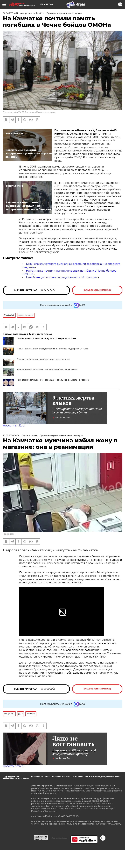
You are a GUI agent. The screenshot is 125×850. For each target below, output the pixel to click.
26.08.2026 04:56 (11, 435)
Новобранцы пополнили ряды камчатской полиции (61, 277)
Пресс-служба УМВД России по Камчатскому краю (29, 112)
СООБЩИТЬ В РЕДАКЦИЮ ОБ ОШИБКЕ (103, 777)
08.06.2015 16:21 (10, 13)
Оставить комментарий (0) (97, 290)
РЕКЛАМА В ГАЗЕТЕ (61, 777)
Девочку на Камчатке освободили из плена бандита (43, 359)
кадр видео (8, 534)
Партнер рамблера (59, 838)
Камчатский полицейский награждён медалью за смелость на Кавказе (53, 380)
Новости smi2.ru (14, 425)
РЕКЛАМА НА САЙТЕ (40, 777)
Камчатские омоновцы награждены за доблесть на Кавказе (47, 369)
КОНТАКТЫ (78, 777)
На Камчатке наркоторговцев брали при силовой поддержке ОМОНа (52, 348)
